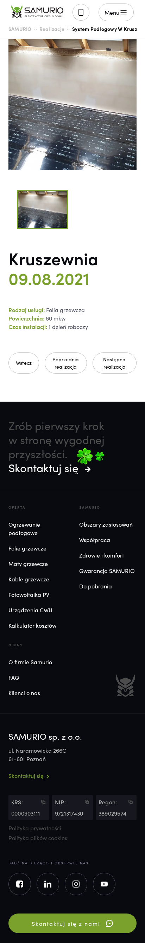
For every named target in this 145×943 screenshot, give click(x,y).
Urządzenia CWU (30, 610)
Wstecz (24, 362)
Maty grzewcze (28, 563)
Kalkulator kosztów (32, 625)
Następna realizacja (114, 363)
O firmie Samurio (30, 662)
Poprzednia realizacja (65, 363)
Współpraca (94, 539)
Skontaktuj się (43, 467)
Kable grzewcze (28, 579)
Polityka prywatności (34, 828)
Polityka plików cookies (37, 838)
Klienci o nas (24, 693)
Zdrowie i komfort (101, 555)
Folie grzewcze (27, 548)
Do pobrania (95, 586)
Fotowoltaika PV (28, 594)
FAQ (13, 677)
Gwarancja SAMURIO (107, 570)
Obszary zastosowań (106, 524)
